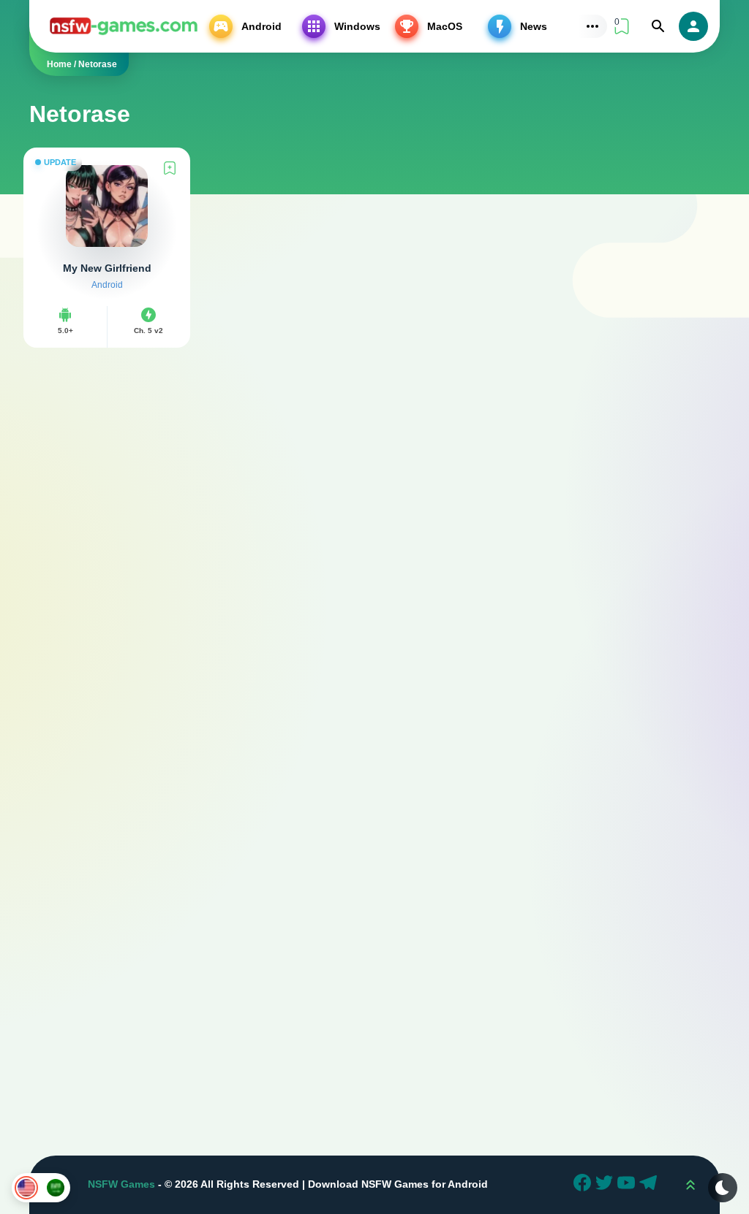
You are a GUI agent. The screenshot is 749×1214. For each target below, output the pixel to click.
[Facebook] (584, 1185)
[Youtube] (628, 1185)
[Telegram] (650, 1185)
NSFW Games (121, 1184)
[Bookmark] (169, 168)
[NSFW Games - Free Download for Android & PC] (123, 26)
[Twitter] (606, 1185)
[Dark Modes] (722, 1187)
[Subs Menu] (592, 26)
